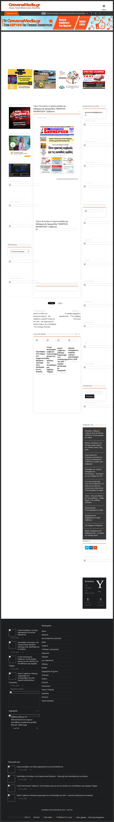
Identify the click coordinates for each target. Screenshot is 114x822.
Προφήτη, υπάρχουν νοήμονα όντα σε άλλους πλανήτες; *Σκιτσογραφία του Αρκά (94, 434)
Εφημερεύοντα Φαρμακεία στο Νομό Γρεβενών (92, 517)
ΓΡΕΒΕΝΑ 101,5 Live (64, 817)
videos (44, 631)
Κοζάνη (44, 679)
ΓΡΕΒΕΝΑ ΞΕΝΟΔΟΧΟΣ (50, 649)
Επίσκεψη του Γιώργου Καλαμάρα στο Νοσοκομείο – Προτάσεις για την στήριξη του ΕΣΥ (94, 472)
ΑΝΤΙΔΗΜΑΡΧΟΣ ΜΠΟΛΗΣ (51, 638)
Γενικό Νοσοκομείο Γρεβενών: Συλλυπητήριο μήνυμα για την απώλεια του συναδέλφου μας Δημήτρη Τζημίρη (41, 359)
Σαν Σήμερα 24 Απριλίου (94, 525)
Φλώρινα (45, 697)
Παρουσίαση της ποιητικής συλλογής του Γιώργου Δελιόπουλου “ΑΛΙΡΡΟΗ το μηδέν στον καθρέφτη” (94, 459)
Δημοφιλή (45, 653)
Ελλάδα (44, 668)
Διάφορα (45, 657)
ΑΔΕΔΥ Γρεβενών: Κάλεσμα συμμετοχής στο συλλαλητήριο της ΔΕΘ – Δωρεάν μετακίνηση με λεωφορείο (52, 359)
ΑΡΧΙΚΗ (37, 817)
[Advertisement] (57, 53)
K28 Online (48, 817)
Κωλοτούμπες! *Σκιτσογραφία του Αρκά (94, 509)
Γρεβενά (45, 646)
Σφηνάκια (45, 693)
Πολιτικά (45, 682)
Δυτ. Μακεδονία (47, 660)
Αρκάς (44, 642)
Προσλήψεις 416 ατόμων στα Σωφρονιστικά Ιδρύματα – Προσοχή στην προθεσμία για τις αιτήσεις (28, 645)
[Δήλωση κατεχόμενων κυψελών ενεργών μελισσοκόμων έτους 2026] (62, 342)
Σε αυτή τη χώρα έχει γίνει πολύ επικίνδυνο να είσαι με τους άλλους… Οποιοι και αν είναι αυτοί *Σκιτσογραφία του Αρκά (94, 485)
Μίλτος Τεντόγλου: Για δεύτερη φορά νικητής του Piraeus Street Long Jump (93, 446)
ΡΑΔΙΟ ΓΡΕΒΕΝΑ (48, 690)
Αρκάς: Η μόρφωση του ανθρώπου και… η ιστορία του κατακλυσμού (94, 533)
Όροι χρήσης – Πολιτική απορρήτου (90, 817)
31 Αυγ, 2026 (41, 374)
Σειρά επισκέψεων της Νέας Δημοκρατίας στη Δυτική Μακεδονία (28, 632)
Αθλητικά (45, 635)
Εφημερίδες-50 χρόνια (50, 671)
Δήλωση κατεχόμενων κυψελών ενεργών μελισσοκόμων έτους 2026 (62, 353)
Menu (104, 6)
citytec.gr (27, 817)
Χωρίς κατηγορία (48, 701)
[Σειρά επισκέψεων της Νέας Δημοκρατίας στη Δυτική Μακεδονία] (12, 632)
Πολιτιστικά (46, 686)
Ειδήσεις (45, 664)
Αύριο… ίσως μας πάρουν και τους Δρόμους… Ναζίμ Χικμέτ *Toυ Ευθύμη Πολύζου (94, 499)
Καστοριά (45, 675)
